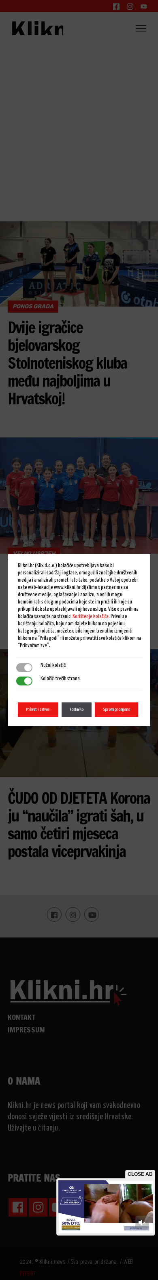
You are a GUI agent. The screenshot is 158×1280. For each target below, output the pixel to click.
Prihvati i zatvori (38, 709)
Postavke (76, 709)
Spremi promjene (116, 709)
